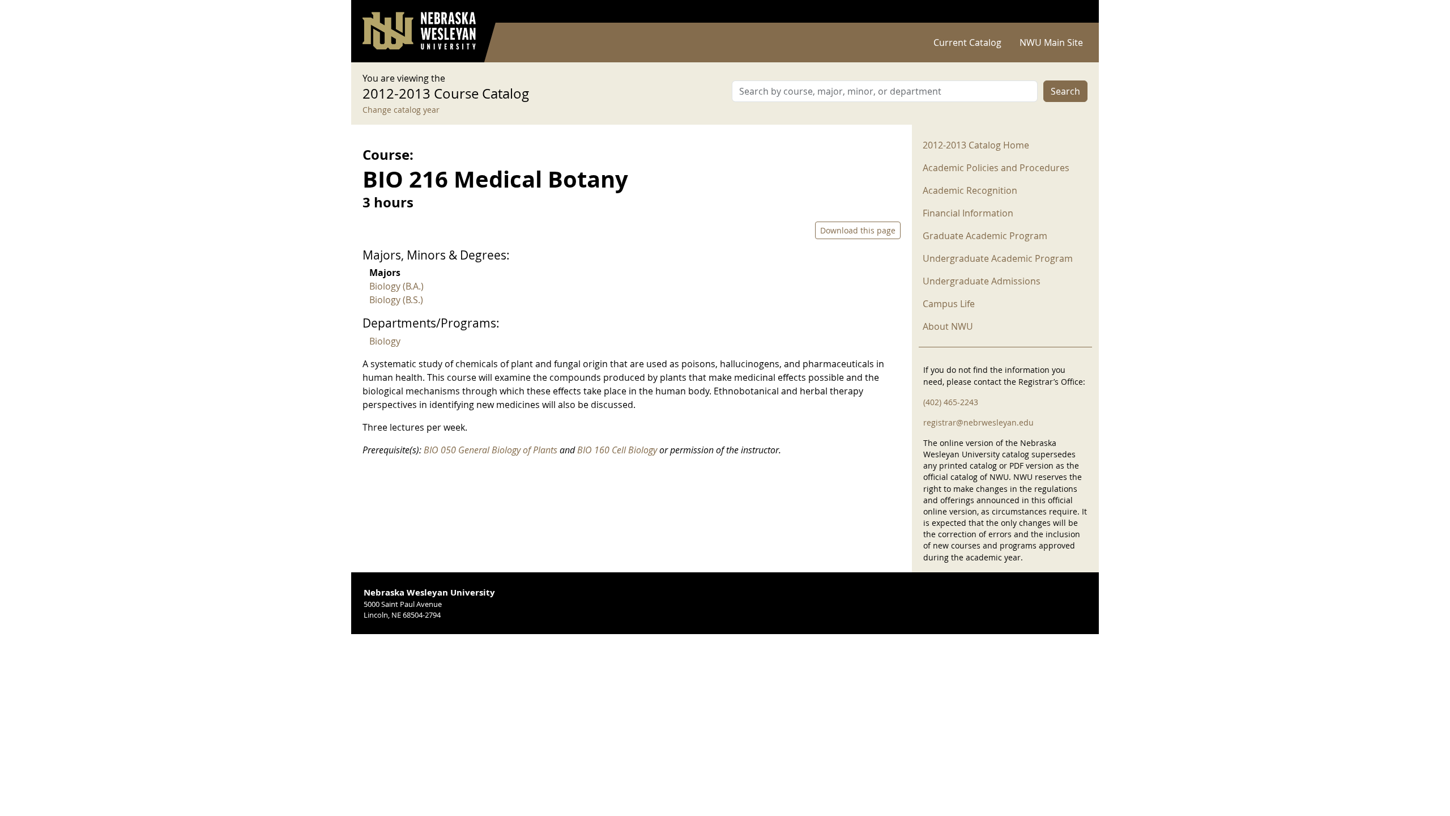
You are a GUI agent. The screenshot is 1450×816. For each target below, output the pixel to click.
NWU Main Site (1051, 42)
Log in (1072, 11)
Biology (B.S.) (396, 300)
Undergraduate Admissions (981, 281)
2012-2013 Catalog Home (976, 145)
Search (1065, 91)
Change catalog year (401, 109)
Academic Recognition (970, 190)
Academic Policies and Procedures (996, 168)
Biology (384, 341)
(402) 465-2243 (950, 402)
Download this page (857, 230)
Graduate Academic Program (985, 236)
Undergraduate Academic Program (998, 258)
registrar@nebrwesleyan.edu (978, 422)
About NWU (948, 326)
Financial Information (968, 213)
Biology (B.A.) (396, 286)
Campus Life (949, 304)
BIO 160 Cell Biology (617, 450)
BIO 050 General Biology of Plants (490, 450)
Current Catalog (967, 42)
